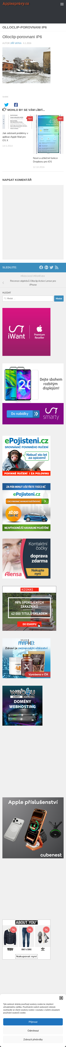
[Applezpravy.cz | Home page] (21, 4)
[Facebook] (41, 267)
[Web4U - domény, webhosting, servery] (22, 724)
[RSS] (56, 267)
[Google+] (46, 267)
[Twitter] (51, 267)
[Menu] (62, 4)
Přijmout (33, 1021)
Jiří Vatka (15, 43)
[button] (61, 998)
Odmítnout (33, 1030)
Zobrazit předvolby (33, 1039)
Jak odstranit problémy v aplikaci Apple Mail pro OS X (15, 137)
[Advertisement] (34, 12)
